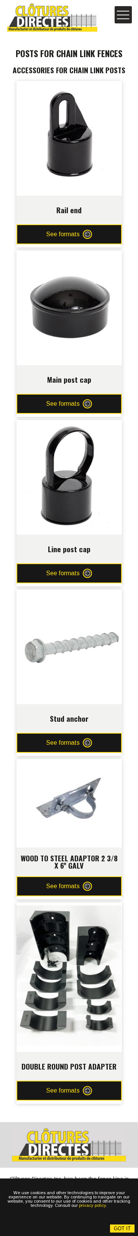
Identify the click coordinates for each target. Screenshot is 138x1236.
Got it (122, 1228)
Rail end (69, 210)
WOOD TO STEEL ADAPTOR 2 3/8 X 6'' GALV (69, 862)
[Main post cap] (69, 256)
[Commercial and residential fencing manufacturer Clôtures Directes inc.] (52, 17)
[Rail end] (69, 87)
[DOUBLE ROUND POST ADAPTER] (69, 908)
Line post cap (69, 549)
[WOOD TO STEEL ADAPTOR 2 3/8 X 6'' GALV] (69, 765)
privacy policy (92, 1205)
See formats (63, 234)
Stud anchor (69, 718)
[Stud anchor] (69, 595)
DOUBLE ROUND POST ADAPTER (69, 1066)
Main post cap (69, 379)
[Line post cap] (69, 426)
